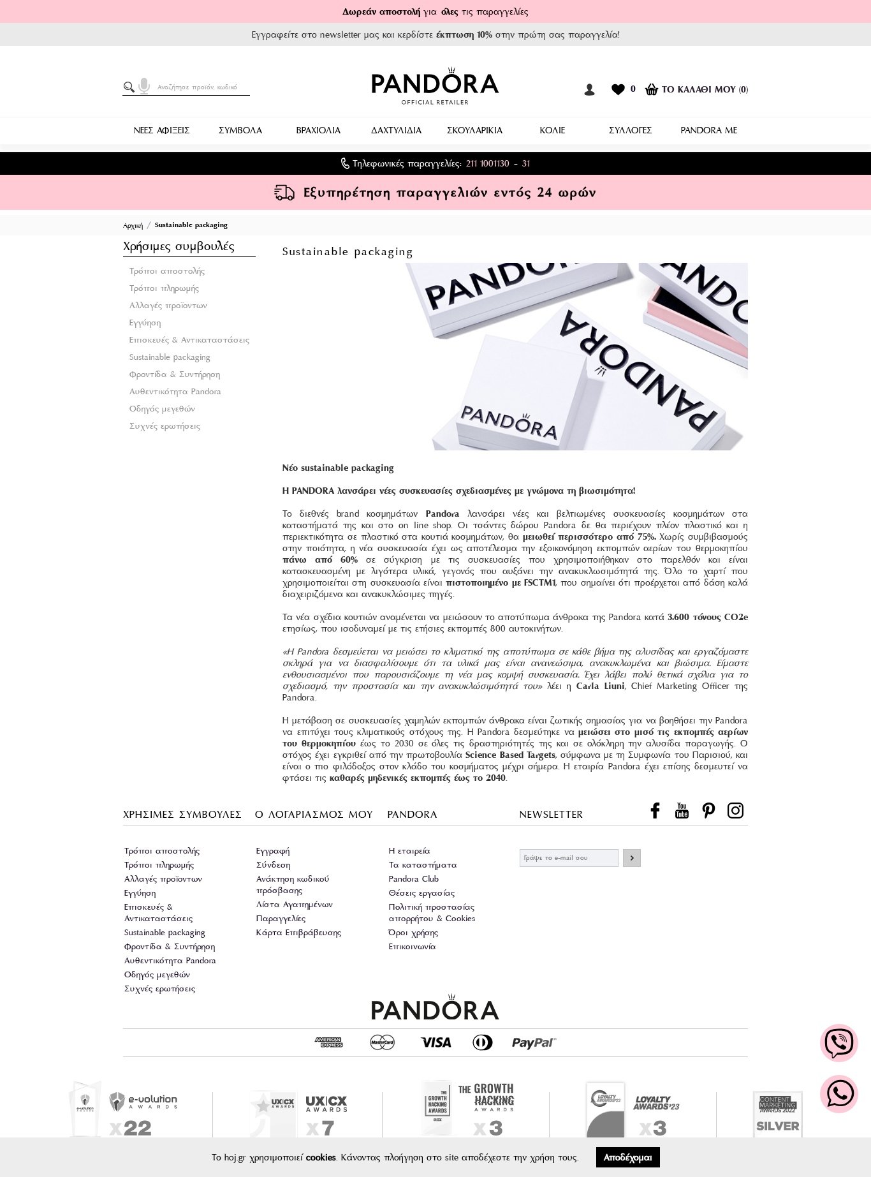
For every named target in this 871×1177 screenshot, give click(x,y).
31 (526, 163)
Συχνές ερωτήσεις (164, 425)
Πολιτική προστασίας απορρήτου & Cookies (432, 912)
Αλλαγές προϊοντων (168, 305)
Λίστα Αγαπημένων (294, 904)
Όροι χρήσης (413, 932)
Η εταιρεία (409, 850)
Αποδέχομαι (628, 1157)
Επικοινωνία (412, 946)
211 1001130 (487, 163)
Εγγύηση (145, 322)
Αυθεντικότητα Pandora (175, 391)
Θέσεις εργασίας (422, 892)
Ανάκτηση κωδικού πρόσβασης (293, 884)
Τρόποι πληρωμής (164, 288)
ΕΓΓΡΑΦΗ (632, 858)
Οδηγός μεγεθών (162, 408)
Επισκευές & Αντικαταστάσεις (189, 339)
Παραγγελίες (280, 918)
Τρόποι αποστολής (167, 270)
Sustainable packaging (169, 357)
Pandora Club (414, 878)
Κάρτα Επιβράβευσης (298, 932)
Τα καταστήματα (423, 864)
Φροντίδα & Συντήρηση (174, 374)
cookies (321, 1157)
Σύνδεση (273, 864)
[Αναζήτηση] (131, 87)
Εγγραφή (272, 850)
